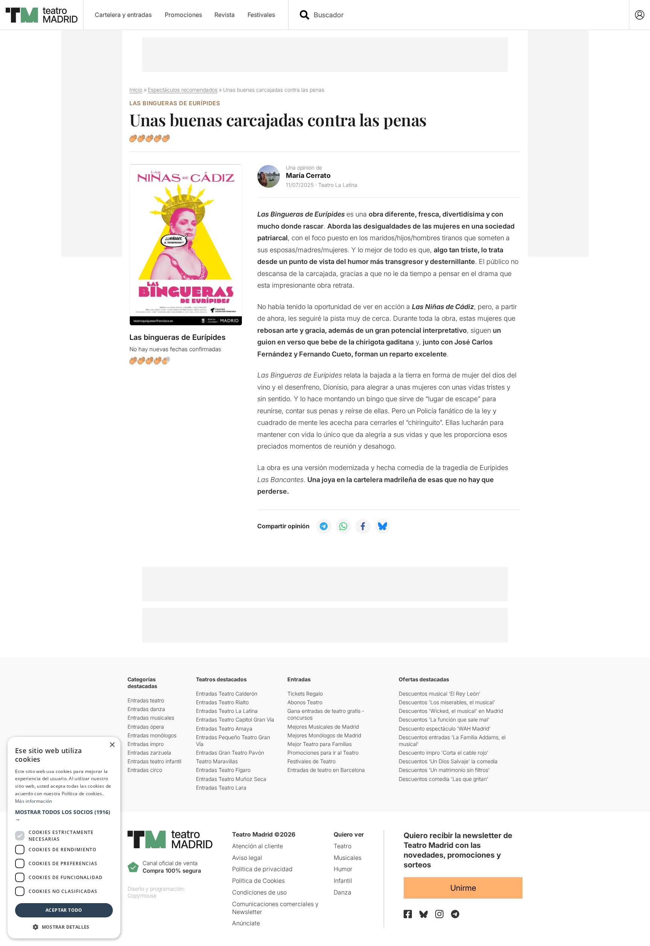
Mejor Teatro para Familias (319, 744)
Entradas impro (146, 744)
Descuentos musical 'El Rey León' (439, 693)
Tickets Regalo (305, 693)
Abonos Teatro (304, 702)
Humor (343, 869)
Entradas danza (146, 709)
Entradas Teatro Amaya (224, 728)
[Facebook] (408, 914)
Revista (224, 14)
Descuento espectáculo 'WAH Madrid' (445, 728)
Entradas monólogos (152, 735)
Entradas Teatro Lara (221, 787)
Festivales (261, 14)
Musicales (347, 857)
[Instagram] (439, 914)
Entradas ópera (146, 726)
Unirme (463, 888)
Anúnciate (246, 923)
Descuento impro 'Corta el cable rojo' (443, 752)
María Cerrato (308, 175)
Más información (33, 801)
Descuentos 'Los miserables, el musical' (447, 702)
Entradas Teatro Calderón (226, 693)
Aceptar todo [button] (64, 910)
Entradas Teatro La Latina (227, 711)
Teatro (342, 846)
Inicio (135, 89)
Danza (342, 892)
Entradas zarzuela (149, 752)
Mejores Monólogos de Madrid (324, 735)
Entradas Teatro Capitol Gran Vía (235, 719)
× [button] (112, 745)
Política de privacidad (262, 869)
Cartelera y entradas (123, 14)
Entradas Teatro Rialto (222, 702)
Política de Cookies (258, 880)
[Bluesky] (423, 914)
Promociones (183, 14)
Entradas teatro (146, 700)
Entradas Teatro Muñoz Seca (231, 779)
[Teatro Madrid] (41, 15)
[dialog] (64, 837)
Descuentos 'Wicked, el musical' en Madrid (451, 711)
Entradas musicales (151, 717)
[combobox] (465, 15)
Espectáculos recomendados (182, 89)
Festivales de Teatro (311, 761)
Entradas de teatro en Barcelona (326, 770)
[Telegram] (455, 914)
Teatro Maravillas (217, 761)
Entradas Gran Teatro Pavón (230, 752)
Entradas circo (145, 770)
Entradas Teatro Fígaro (223, 770)
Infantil (343, 880)
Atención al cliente (257, 846)
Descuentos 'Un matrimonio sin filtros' (444, 770)
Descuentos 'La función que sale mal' (444, 719)
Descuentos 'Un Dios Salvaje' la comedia (448, 761)
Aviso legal (247, 857)
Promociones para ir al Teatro (322, 752)
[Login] (639, 15)
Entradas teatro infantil (154, 761)
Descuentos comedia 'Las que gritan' (443, 779)
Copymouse (142, 895)
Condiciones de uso (259, 892)
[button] (64, 815)
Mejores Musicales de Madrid (323, 726)
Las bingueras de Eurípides (174, 103)
